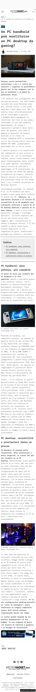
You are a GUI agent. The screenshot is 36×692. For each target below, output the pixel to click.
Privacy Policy (23, 674)
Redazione (10, 674)
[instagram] (18, 662)
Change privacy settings (28, 690)
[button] (34, 11)
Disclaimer (18, 678)
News (3, 26)
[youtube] (21, 662)
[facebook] (14, 662)
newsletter (11, 648)
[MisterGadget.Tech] (18, 11)
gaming (4, 648)
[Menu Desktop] (2, 11)
